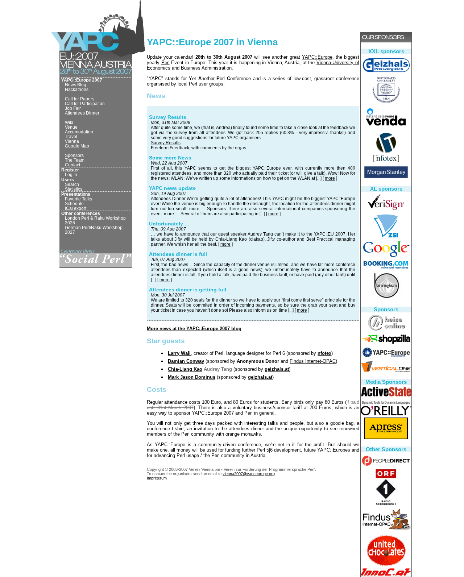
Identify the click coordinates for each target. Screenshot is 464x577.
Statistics (73, 189)
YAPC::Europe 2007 (81, 80)
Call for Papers (79, 98)
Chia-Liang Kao (185, 369)
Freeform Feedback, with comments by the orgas (198, 147)
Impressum (157, 478)
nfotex (324, 353)
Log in (71, 174)
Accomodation (79, 131)
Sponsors (74, 155)
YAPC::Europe (317, 57)
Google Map (77, 146)
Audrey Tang (218, 369)
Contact (72, 164)
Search (72, 184)
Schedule (74, 203)
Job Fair (73, 108)
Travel (71, 136)
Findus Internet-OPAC (313, 361)
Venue (71, 127)
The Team (74, 160)
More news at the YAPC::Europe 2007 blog (194, 328)
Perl (165, 62)
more (330, 178)
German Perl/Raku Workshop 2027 (94, 229)
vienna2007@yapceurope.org (249, 474)
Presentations (75, 194)
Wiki (69, 122)
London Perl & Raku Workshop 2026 (95, 220)
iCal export (75, 208)
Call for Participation (85, 103)
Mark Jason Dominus (191, 377)
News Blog (75, 84)
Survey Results (166, 142)
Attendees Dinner (82, 113)
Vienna (72, 141)
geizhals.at (277, 369)
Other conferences (80, 213)
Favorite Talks (78, 198)
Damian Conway (186, 361)
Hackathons (76, 89)
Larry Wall (179, 353)
